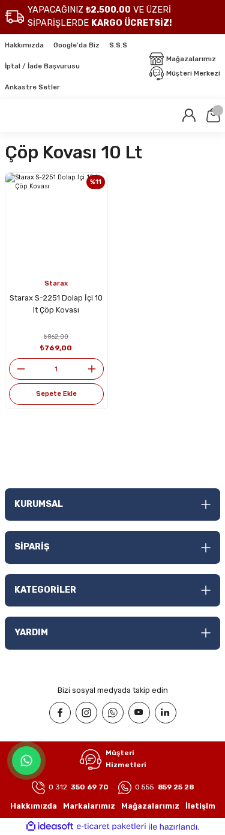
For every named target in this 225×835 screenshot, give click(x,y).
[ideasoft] (50, 826)
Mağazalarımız (150, 805)
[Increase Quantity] (95, 369)
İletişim (200, 805)
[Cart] (213, 115)
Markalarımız (89, 805)
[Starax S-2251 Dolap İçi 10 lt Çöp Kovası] (56, 224)
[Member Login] (189, 115)
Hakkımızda (33, 805)
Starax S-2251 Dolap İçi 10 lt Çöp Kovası (56, 304)
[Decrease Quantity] (17, 369)
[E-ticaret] (111, 826)
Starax (56, 283)
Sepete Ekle (56, 394)
